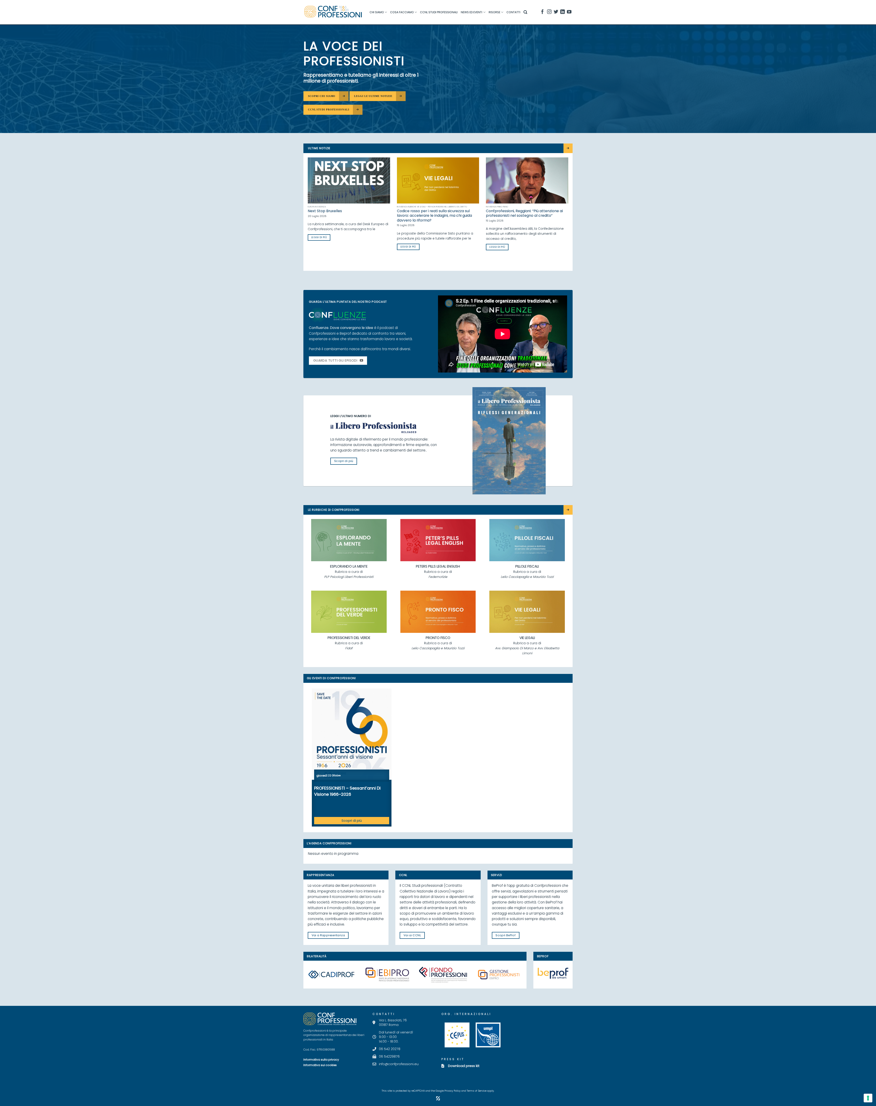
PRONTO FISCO (438, 638)
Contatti (513, 12)
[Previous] (306, 214)
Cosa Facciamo (402, 12)
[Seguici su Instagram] (549, 12)
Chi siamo (377, 12)
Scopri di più (352, 820)
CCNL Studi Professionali (439, 12)
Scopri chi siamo (321, 96)
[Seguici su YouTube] (569, 12)
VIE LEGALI (527, 638)
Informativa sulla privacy (321, 1060)
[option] (351, 758)
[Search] (525, 12)
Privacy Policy (452, 1091)
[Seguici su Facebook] (542, 12)
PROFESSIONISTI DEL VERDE (349, 638)
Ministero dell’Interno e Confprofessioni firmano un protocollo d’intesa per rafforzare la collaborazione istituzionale (519, 216)
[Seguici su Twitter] (556, 12)
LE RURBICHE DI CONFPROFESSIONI (334, 510)
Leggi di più (402, 256)
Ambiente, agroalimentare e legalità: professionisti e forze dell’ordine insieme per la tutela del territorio (342, 216)
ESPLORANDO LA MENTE (349, 566)
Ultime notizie (319, 148)
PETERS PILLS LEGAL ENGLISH (438, 566)
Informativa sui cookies (320, 1065)
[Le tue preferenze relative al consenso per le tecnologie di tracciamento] (868, 1098)
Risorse (494, 12)
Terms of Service (476, 1091)
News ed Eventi (471, 12)
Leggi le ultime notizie (373, 96)
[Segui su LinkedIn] (562, 12)
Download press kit (464, 1066)
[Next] (569, 214)
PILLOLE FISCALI (527, 566)
